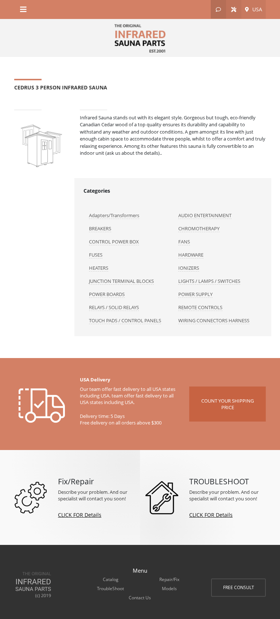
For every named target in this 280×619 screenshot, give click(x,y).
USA (256, 9)
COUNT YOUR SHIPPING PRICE (227, 404)
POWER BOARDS (107, 294)
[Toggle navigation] (23, 9)
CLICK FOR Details (79, 514)
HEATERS (98, 268)
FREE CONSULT (238, 587)
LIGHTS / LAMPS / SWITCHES (209, 281)
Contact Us (140, 598)
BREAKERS (100, 228)
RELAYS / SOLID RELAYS (114, 307)
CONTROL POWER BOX (114, 241)
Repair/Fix (169, 579)
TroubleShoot (110, 588)
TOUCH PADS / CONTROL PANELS (125, 320)
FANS (184, 241)
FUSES (95, 254)
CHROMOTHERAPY (198, 228)
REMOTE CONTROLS (200, 307)
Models (169, 588)
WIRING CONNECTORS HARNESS (213, 320)
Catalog (110, 579)
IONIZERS (188, 268)
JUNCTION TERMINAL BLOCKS (121, 281)
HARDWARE (190, 254)
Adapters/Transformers (114, 215)
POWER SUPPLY (195, 294)
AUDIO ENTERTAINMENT (205, 215)
